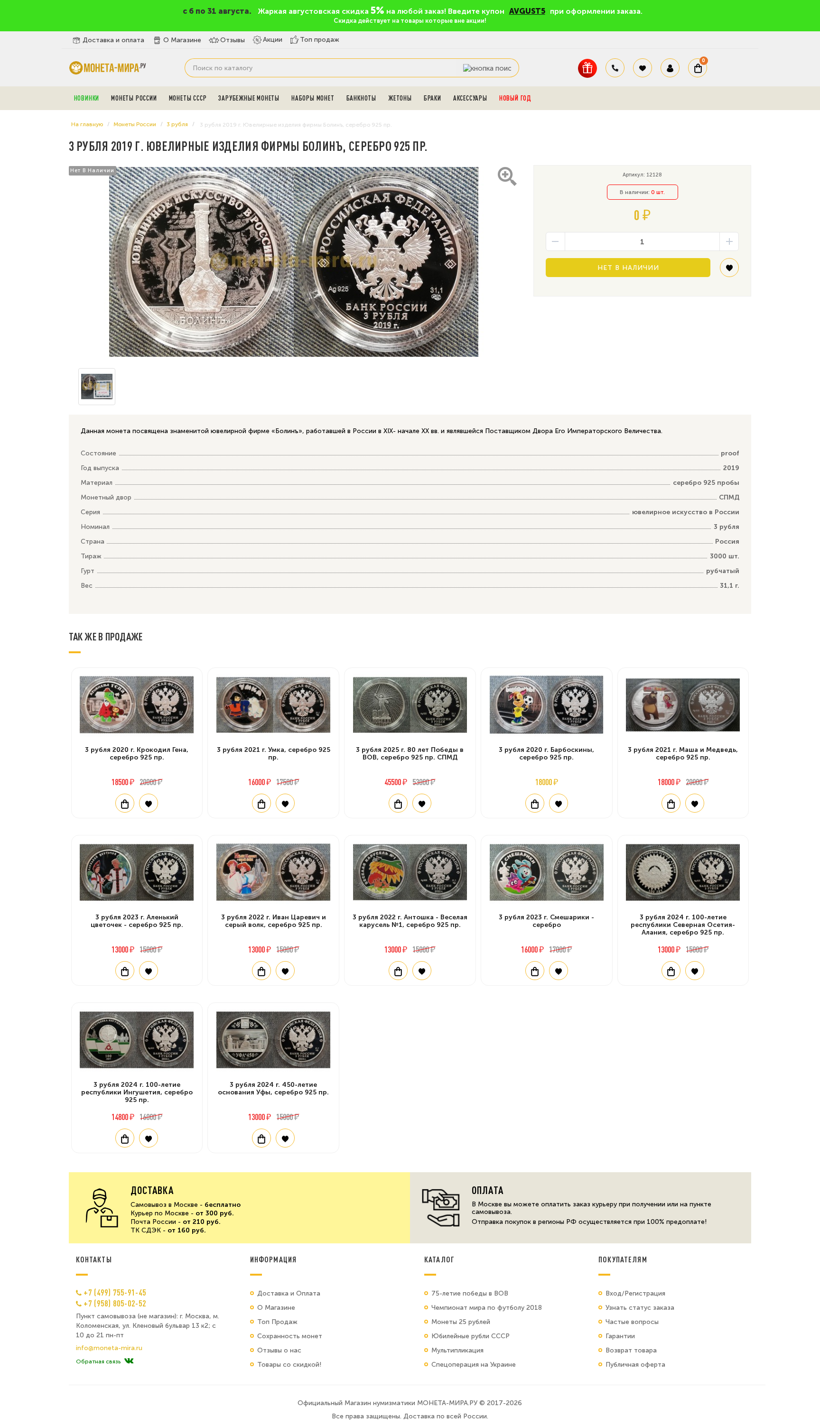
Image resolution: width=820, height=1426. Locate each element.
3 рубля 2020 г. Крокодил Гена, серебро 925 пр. (136, 753)
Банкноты (361, 98)
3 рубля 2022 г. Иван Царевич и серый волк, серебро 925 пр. (273, 921)
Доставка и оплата (113, 40)
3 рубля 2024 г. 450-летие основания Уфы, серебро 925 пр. (273, 1088)
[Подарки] (587, 68)
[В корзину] (124, 803)
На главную (87, 124)
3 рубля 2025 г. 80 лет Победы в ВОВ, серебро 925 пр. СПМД (410, 753)
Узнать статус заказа (640, 1308)
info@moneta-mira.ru (109, 1348)
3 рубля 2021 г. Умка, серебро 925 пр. (273, 753)
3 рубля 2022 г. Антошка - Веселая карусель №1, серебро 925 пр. (410, 921)
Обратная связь (98, 1361)
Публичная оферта (635, 1365)
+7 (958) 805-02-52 (115, 1303)
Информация (273, 1259)
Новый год (515, 98)
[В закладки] (729, 271)
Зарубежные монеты (249, 98)
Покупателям (622, 1259)
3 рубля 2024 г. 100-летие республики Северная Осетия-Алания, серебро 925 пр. (683, 924)
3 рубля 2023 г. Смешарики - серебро (546, 921)
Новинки (87, 98)
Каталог (439, 1259)
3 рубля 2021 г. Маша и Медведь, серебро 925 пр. (683, 753)
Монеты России (134, 98)
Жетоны (400, 98)
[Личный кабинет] (670, 67)
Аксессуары (470, 98)
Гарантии (620, 1336)
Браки (432, 98)
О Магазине (182, 40)
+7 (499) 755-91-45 (115, 1292)
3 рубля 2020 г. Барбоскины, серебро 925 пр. (546, 753)
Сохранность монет (289, 1336)
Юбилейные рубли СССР (470, 1336)
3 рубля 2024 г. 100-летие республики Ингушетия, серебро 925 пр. (137, 1092)
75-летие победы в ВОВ (469, 1293)
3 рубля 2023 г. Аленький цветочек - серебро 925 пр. (137, 921)
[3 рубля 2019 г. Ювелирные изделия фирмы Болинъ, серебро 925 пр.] (294, 262)
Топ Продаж (277, 1322)
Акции (272, 40)
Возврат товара (631, 1350)
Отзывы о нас (279, 1350)
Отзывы (232, 40)
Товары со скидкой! (289, 1365)
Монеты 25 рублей (460, 1322)
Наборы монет (313, 98)
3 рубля (177, 124)
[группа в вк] (128, 1361)
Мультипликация (457, 1350)
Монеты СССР (188, 98)
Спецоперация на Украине (473, 1365)
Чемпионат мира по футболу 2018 (486, 1308)
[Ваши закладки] (642, 67)
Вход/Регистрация (635, 1293)
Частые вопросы (632, 1322)
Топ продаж (319, 40)
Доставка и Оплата (288, 1293)
